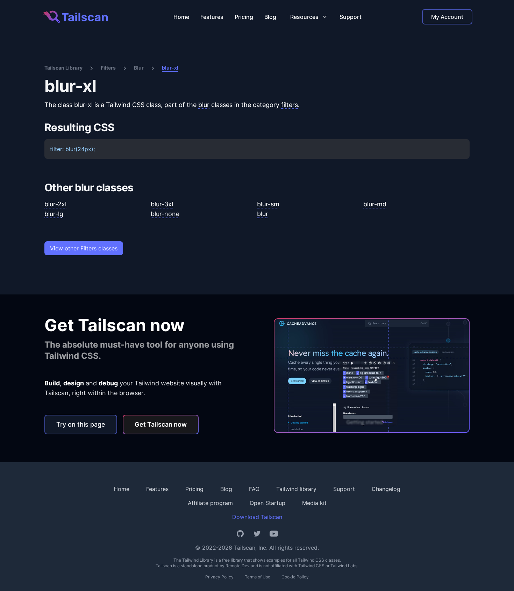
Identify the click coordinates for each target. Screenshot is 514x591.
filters (289, 104)
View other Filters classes (83, 248)
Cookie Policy (295, 576)
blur (203, 104)
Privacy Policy (219, 576)
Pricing (244, 16)
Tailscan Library (63, 68)
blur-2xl (55, 204)
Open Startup (267, 502)
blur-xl (170, 68)
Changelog (386, 488)
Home (181, 16)
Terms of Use (257, 576)
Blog (270, 16)
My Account (447, 16)
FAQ (254, 488)
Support (351, 16)
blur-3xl (162, 204)
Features (211, 16)
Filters (108, 68)
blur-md (374, 204)
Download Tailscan (257, 516)
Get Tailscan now (161, 424)
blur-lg (53, 214)
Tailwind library (296, 488)
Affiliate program (210, 502)
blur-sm (268, 204)
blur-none (165, 214)
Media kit (314, 502)
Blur (139, 68)
